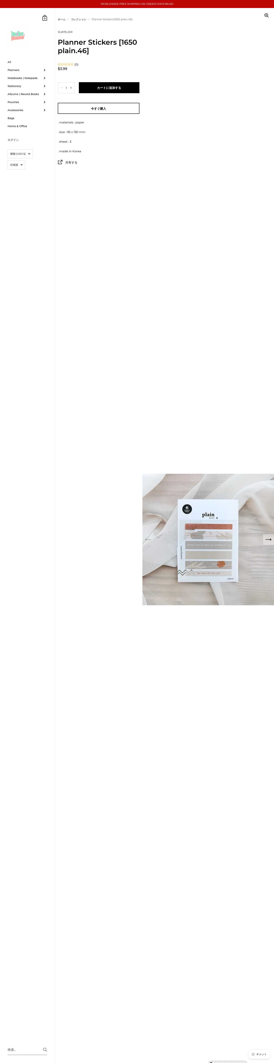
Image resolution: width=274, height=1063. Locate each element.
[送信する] (45, 1050)
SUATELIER (65, 31)
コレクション (78, 19)
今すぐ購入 (98, 108)
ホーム (62, 19)
